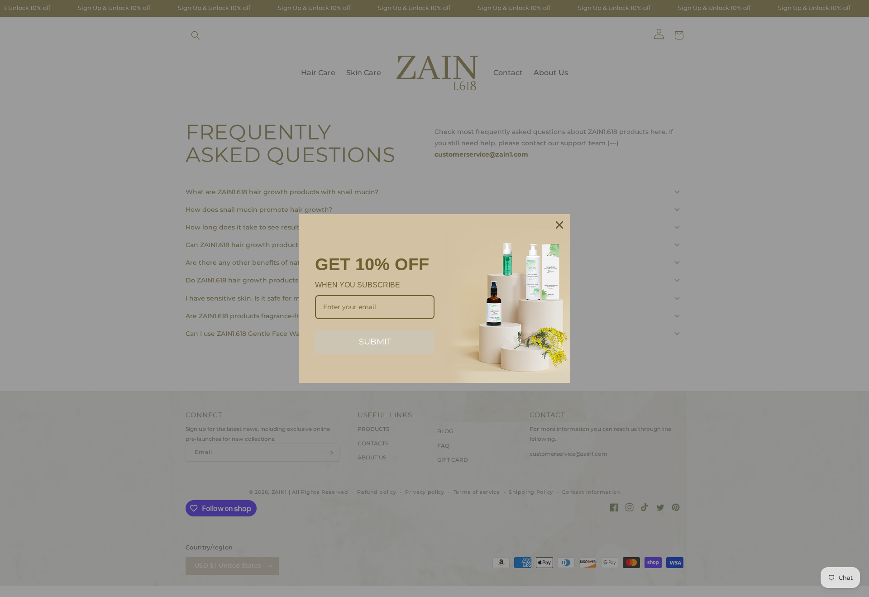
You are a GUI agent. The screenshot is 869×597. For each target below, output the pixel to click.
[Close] (559, 225)
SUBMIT (375, 342)
